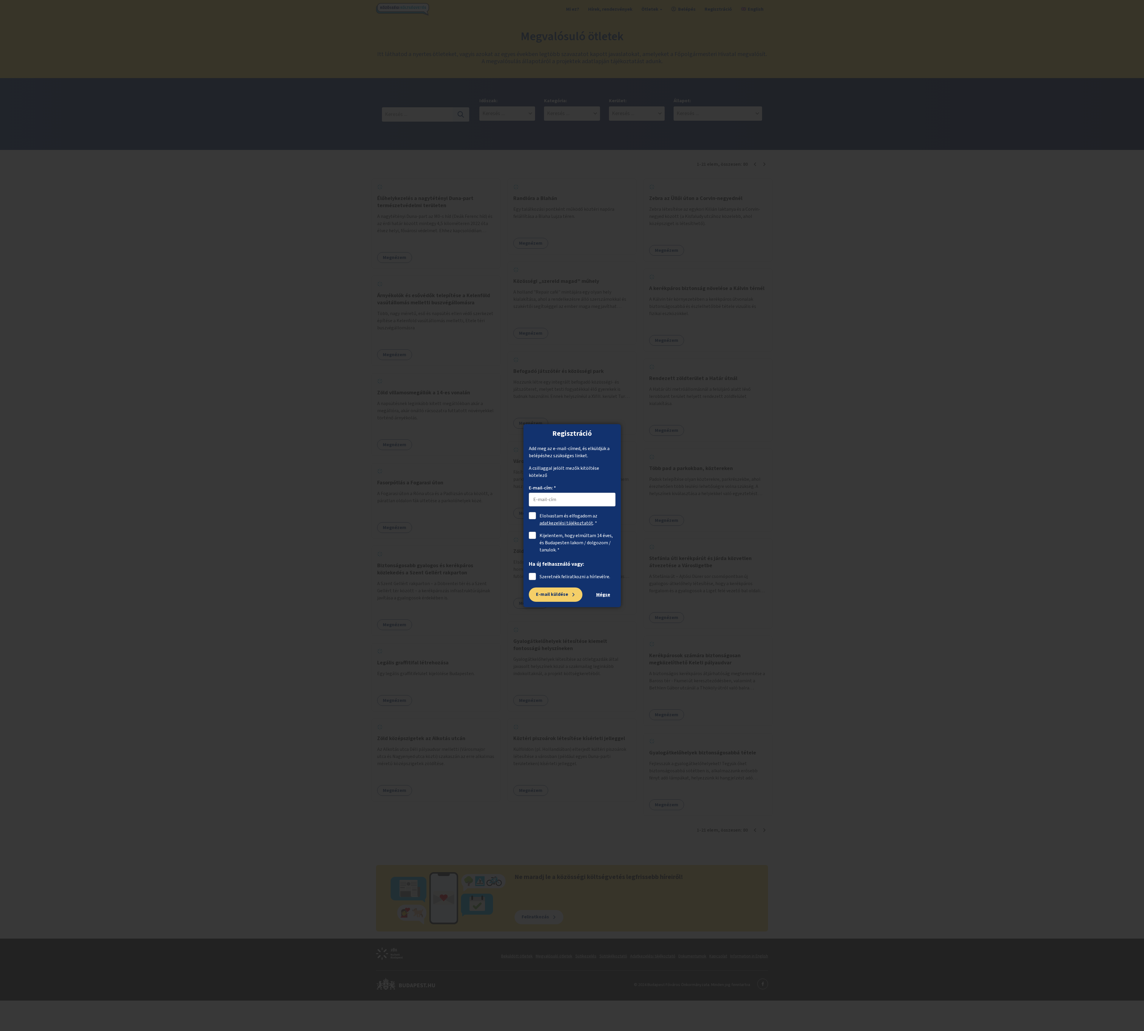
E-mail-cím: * (542, 488)
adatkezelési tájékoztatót (566, 523)
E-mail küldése (552, 594)
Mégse (603, 594)
